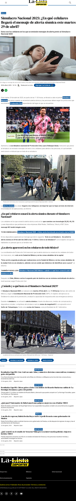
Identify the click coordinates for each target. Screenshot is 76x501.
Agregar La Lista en (43, 85)
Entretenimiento (6, 478)
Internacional (57, 472)
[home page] (38, 462)
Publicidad (14, 485)
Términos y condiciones (38, 485)
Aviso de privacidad (24, 485)
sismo (4, 360)
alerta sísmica (47, 360)
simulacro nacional (16, 360)
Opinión (29, 478)
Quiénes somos (5, 485)
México (3, 13)
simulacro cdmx (33, 360)
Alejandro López (18, 381)
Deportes (38, 370)
